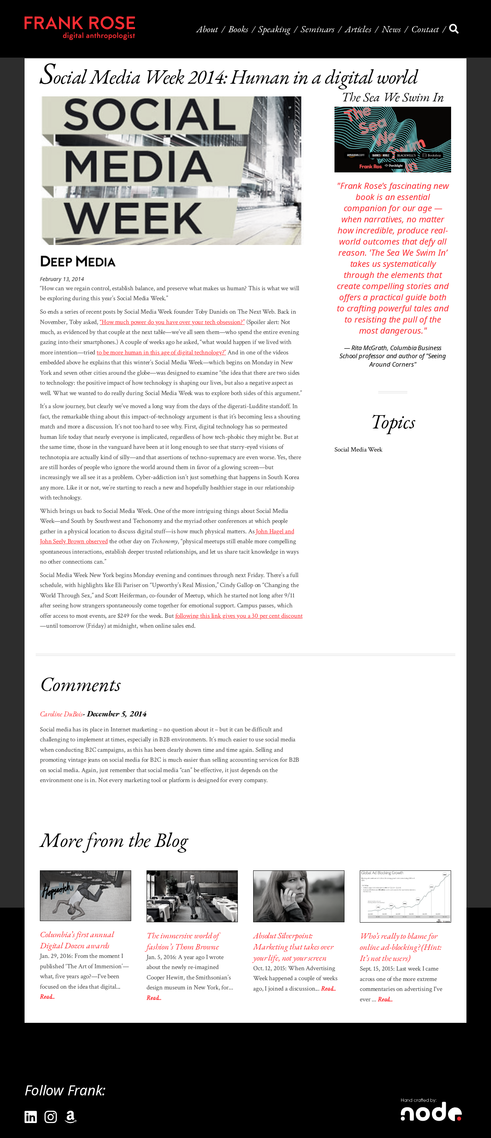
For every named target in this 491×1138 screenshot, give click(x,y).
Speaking (274, 29)
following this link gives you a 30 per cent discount (239, 616)
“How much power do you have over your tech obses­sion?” (172, 322)
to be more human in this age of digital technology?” (161, 352)
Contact (425, 29)
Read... (47, 996)
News (391, 29)
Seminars (317, 29)
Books (238, 29)
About (207, 29)
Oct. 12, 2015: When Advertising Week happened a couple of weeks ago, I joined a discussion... (295, 978)
